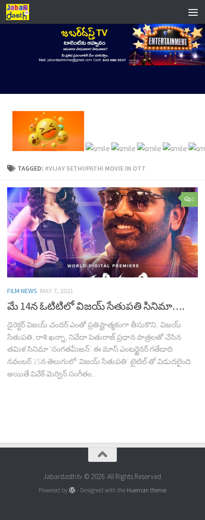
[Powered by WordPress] (72, 490)
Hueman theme (146, 490)
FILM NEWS (22, 290)
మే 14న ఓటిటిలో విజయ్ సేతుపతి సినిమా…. (95, 306)
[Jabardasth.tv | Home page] (21, 12)
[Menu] (193, 12)
